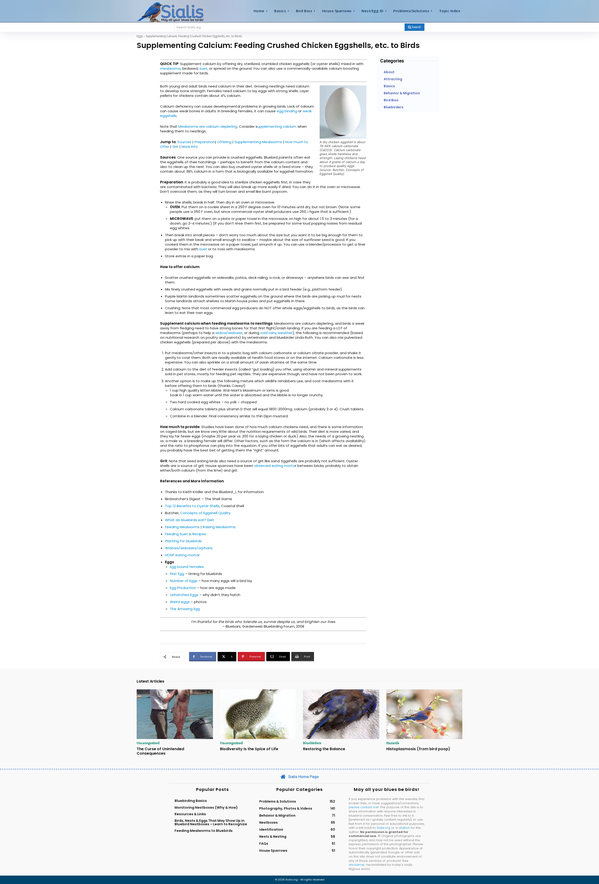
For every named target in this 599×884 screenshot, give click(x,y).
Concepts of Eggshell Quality (205, 512)
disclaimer (357, 864)
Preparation (204, 141)
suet (203, 68)
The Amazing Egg (185, 608)
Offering (224, 141)
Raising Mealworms (219, 526)
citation (404, 828)
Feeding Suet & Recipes (185, 533)
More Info (190, 146)
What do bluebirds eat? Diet (189, 519)
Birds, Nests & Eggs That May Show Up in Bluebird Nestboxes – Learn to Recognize (211, 822)
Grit (175, 146)
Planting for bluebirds (183, 540)
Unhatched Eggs (184, 594)
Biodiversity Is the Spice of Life (249, 749)
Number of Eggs (183, 580)
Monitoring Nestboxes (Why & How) (206, 807)
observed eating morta (274, 465)
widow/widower (228, 332)
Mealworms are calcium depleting (207, 126)
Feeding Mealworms (182, 526)
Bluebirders (312, 743)
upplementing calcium (277, 126)
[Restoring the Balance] (341, 714)
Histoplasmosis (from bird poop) (418, 749)
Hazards (392, 743)
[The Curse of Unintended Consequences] (175, 714)
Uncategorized (148, 743)
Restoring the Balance (324, 749)
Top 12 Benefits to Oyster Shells (192, 505)
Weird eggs (180, 601)
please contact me (363, 807)
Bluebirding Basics (191, 800)
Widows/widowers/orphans (188, 548)
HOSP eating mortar (182, 555)
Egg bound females (187, 566)
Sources (184, 141)
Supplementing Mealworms (258, 141)
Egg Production (183, 587)
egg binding (287, 111)
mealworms (170, 68)
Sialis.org (383, 828)
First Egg (177, 573)
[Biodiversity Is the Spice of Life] (258, 714)
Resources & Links (190, 814)
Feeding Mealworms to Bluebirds (204, 830)
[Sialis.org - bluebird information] (177, 11)
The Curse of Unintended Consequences (160, 751)
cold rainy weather (276, 332)
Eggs (140, 36)
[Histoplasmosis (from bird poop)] (424, 714)
